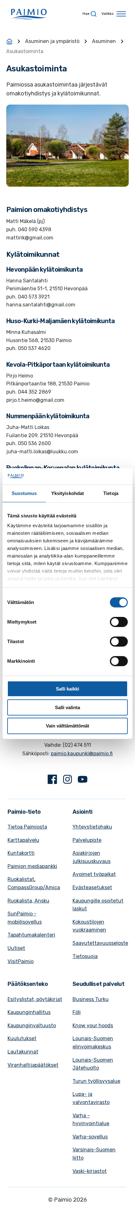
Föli (77, 1012)
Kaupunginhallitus (29, 1012)
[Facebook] (52, 780)
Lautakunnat (23, 1052)
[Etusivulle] (9, 41)
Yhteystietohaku (92, 827)
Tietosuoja (85, 956)
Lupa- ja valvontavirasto (91, 1098)
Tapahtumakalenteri (31, 935)
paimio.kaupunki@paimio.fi (82, 754)
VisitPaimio (21, 961)
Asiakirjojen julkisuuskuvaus (92, 857)
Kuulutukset (22, 1038)
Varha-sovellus (90, 1137)
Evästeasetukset (92, 887)
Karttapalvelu (23, 840)
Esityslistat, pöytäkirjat (35, 999)
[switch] (119, 622)
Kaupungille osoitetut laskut (98, 905)
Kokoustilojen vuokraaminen (89, 926)
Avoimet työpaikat (94, 874)
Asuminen (104, 41)
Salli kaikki (67, 688)
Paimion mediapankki (32, 866)
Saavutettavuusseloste (100, 943)
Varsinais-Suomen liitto (94, 1154)
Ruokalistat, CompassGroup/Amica (34, 883)
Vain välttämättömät (67, 725)
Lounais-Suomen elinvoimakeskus (93, 1042)
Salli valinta (67, 707)
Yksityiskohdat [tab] (67, 493)
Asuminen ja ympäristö (52, 41)
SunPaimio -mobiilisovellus (25, 918)
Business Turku (91, 999)
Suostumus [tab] (24, 493)
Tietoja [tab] (110, 493)
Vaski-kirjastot (90, 1171)
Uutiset (16, 948)
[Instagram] (67, 780)
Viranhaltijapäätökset (33, 1065)
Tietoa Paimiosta (27, 827)
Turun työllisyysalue (96, 1081)
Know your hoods (93, 1026)
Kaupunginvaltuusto (32, 1026)
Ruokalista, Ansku (28, 901)
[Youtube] (82, 780)
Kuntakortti (21, 853)
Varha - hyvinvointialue (91, 1120)
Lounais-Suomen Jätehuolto (93, 1064)
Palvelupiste (87, 840)
